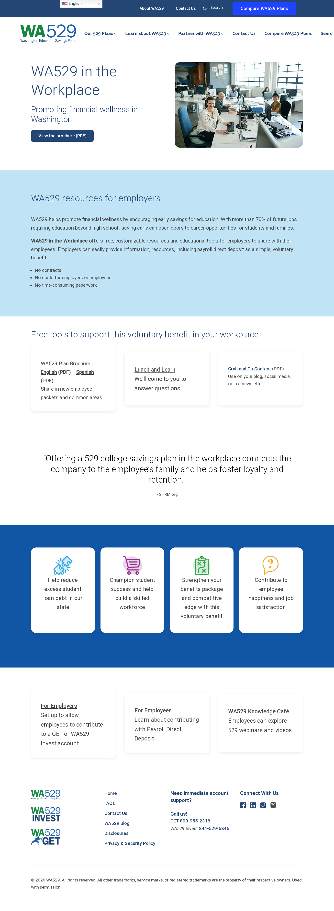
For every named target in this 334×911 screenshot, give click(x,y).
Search (206, 9)
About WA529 (152, 8)
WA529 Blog (117, 823)
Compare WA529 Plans (288, 33)
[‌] (243, 806)
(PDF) (56, 372)
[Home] (48, 33)
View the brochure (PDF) (62, 135)
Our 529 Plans (98, 33)
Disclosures (116, 833)
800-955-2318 (195, 821)
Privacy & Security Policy (129, 843)
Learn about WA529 (145, 33)
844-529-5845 (214, 828)
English (74, 3)
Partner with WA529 (199, 33)
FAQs (109, 803)
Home (110, 793)
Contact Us (186, 8)
